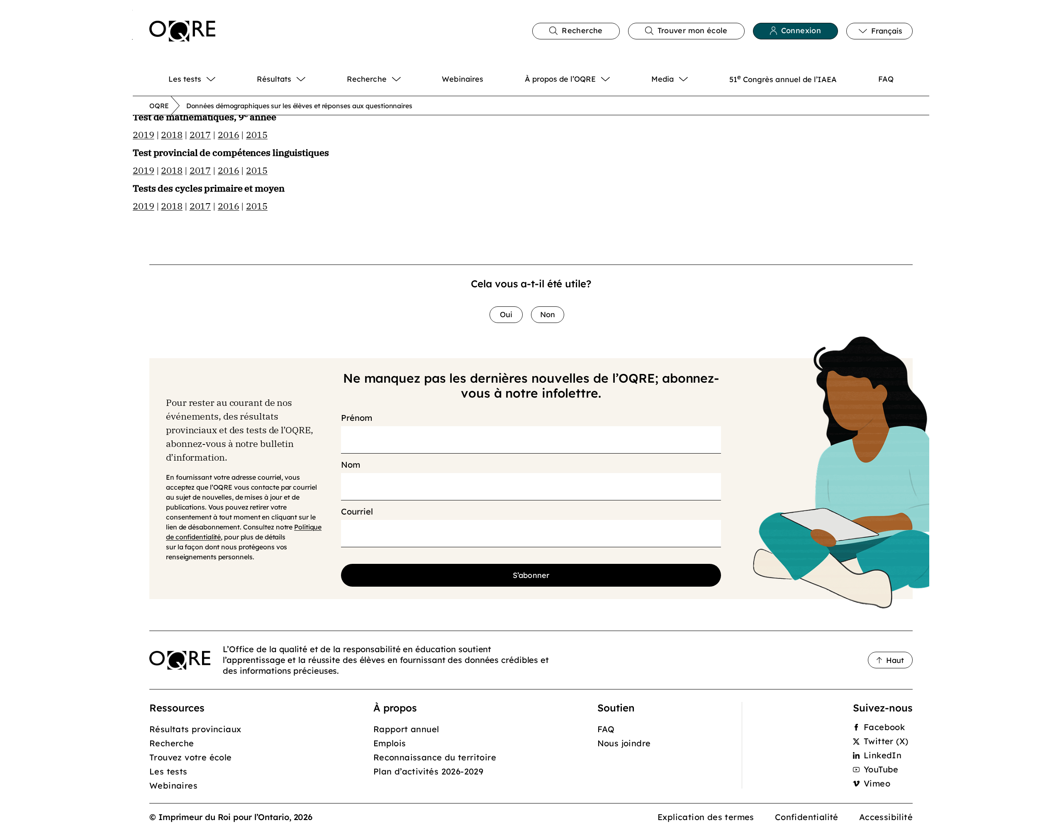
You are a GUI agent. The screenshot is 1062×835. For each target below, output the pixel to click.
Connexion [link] (801, 30)
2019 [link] (143, 135)
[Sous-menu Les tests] (219, 79)
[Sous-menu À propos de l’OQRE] (614, 79)
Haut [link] (895, 660)
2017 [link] (200, 135)
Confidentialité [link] (806, 817)
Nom (350, 465)
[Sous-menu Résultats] (309, 79)
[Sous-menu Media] (692, 79)
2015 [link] (257, 135)
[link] (182, 31)
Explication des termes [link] (706, 817)
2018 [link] (172, 135)
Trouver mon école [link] (693, 30)
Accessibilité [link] (886, 817)
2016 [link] (228, 135)
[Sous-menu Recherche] (405, 79)
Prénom (356, 418)
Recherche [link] (582, 30)
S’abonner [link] (531, 575)
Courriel (357, 512)
